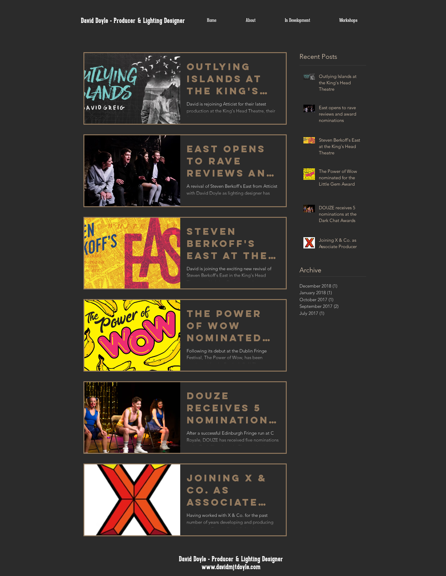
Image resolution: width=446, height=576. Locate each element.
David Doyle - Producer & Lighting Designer (133, 21)
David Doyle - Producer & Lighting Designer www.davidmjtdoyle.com (231, 563)
